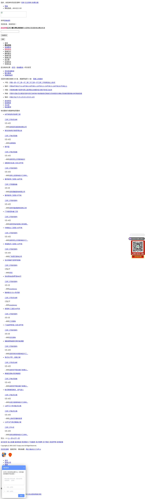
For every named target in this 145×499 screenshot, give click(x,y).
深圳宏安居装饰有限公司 (18, 127)
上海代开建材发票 (15, 418)
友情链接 (60, 442)
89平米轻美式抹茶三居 (13, 114)
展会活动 (8, 45)
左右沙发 (4, 28)
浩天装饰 (12, 337)
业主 (6, 460)
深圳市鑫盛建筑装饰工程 (18, 208)
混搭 (80, 93)
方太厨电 (26, 28)
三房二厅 (41, 82)
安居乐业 (8, 64)
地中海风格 (39, 93)
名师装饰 (12, 143)
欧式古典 (19, 93)
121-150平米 (46, 86)
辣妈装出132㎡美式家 (12, 292)
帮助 (6, 6)
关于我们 (46, 442)
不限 (11, 82)
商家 (6, 464)
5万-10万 (32, 97)
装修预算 (8, 103)
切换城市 (7, 20)
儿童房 (27, 90)
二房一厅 (22, 82)
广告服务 (32, 442)
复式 (53, 82)
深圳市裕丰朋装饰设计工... (18, 353)
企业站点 (8, 62)
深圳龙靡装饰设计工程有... (18, 434)
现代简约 (25, 93)
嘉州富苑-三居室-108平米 (13, 179)
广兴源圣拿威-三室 (11, 211)
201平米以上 (62, 86)
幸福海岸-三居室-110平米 (13, 244)
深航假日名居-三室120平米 (14, 163)
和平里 (7, 147)
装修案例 (8, 47)
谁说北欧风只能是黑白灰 (13, 130)
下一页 (17, 438)
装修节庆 (8, 55)
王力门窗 (10, 28)
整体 (14, 90)
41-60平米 (24, 86)
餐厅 (17, 90)
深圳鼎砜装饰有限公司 (17, 192)
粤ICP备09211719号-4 (33, 449)
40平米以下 (17, 86)
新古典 (57, 93)
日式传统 (52, 93)
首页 (6, 43)
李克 (11, 273)
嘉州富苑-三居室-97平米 (13, 195)
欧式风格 (63, 93)
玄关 (39, 90)
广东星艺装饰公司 (15, 256)
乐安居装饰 (33, 28)
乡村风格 (76, 93)
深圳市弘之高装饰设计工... (18, 240)
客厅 (42, 90)
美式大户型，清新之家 (13, 357)
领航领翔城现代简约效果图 (14, 341)
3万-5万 (26, 97)
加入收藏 (11, 442)
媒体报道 (18, 442)
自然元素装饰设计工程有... (18, 402)
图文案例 (8, 73)
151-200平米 (54, 86)
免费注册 (35, 2)
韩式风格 (46, 93)
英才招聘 (39, 442)
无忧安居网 (5, 449)
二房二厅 (28, 82)
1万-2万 (20, 97)
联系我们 (25, 442)
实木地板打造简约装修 (13, 260)
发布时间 (8, 101)
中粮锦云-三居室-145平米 (13, 228)
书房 (23, 90)
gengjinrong (13, 289)
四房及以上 (48, 82)
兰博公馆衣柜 (18, 28)
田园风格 (69, 93)
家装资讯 (8, 49)
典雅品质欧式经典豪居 (13, 373)
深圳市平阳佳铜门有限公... (18, 370)
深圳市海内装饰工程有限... (18, 224)
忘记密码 (28, 2)
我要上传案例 (38, 79)
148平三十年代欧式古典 (13, 406)
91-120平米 (38, 86)
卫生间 (49, 90)
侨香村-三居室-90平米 (12, 309)
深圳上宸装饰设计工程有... (18, 175)
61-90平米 (30, 86)
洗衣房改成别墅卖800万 (13, 276)
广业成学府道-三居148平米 (14, 325)
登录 (22, 2)
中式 (14, 93)
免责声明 (53, 442)
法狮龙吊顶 (41, 28)
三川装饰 (12, 321)
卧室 (45, 90)
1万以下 (15, 97)
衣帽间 (35, 90)
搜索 (3, 39)
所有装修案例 (9, 71)
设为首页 (4, 442)
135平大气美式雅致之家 (13, 422)
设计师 (7, 59)
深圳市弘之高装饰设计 (17, 159)
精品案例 (8, 107)
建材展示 (8, 53)
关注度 (7, 105)
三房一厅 (35, 82)
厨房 (20, 90)
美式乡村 (31, 93)
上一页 (10, 438)
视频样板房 (9, 75)
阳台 (31, 90)
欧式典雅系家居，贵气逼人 (14, 390)
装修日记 (8, 51)
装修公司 (8, 57)
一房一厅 (16, 82)
